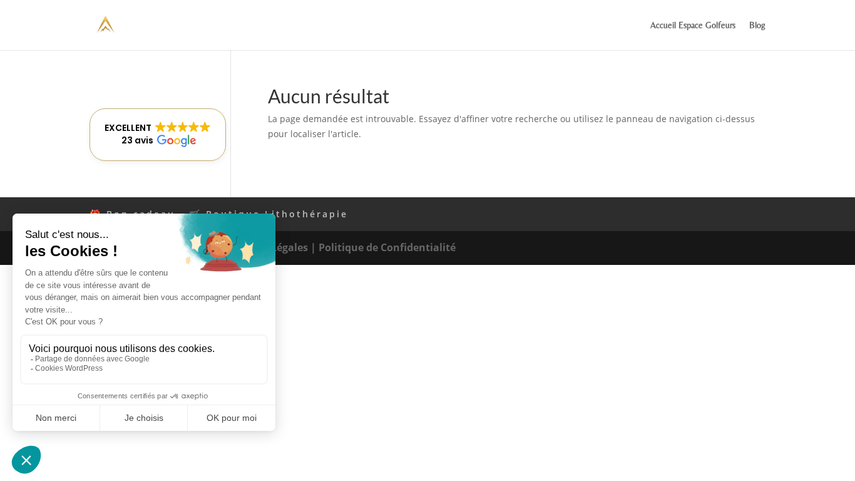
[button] (158, 134)
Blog (757, 25)
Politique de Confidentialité (387, 247)
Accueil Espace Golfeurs (692, 25)
